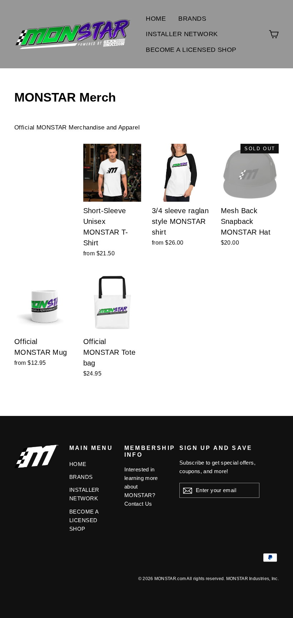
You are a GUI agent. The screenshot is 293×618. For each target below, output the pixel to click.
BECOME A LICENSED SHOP (191, 49)
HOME (156, 18)
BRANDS (192, 18)
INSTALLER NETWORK (182, 34)
